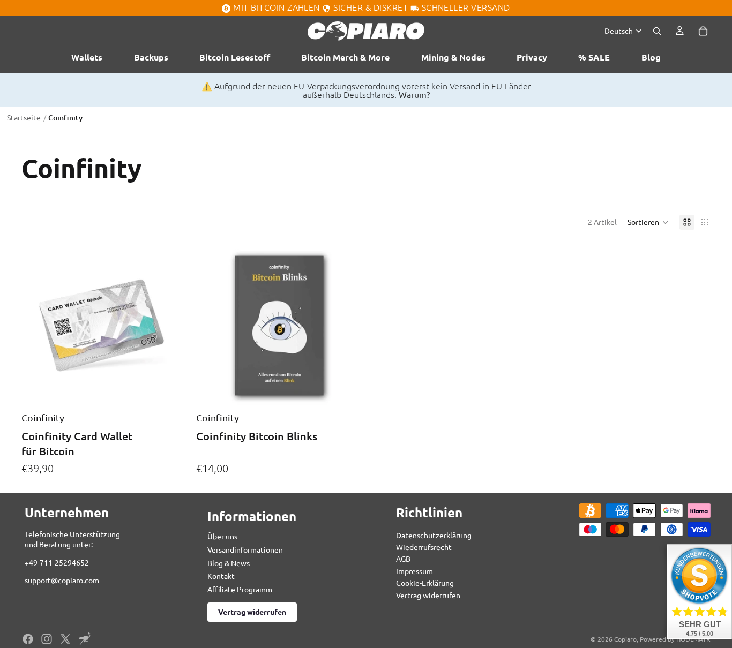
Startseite (24, 117)
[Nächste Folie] (171, 325)
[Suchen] (657, 30)
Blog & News (228, 563)
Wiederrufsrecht (424, 547)
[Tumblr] (84, 638)
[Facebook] (27, 638)
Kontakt (221, 576)
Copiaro (625, 639)
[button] (648, 222)
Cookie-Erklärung (425, 582)
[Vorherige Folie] (37, 325)
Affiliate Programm (239, 589)
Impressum (414, 571)
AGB (403, 558)
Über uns (222, 536)
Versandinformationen (245, 549)
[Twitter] (65, 638)
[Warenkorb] (703, 30)
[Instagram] (46, 638)
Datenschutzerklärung (434, 535)
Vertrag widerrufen (252, 611)
